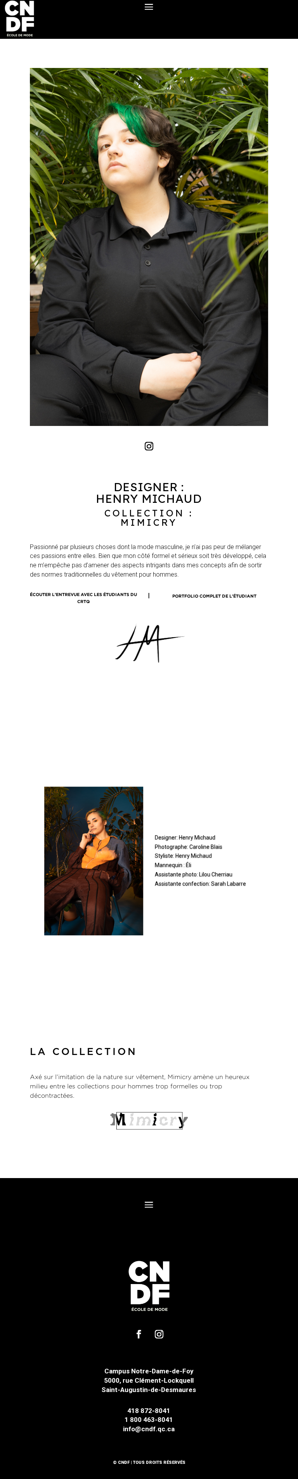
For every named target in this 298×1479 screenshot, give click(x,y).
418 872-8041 (148, 1411)
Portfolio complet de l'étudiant (214, 596)
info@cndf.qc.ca (149, 1429)
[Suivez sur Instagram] (149, 446)
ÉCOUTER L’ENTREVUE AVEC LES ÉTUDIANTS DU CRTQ (83, 598)
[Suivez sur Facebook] (138, 1334)
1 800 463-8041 (149, 1419)
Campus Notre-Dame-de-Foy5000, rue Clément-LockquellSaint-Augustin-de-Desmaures (149, 1380)
